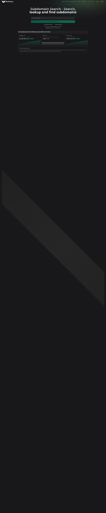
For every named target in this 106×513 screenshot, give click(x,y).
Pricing (78, 1)
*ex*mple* (52, 27)
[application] (29, 42)
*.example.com (57, 27)
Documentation (91, 1)
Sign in (97, 1)
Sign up (102, 1)
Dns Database (84, 1)
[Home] (7, 1)
